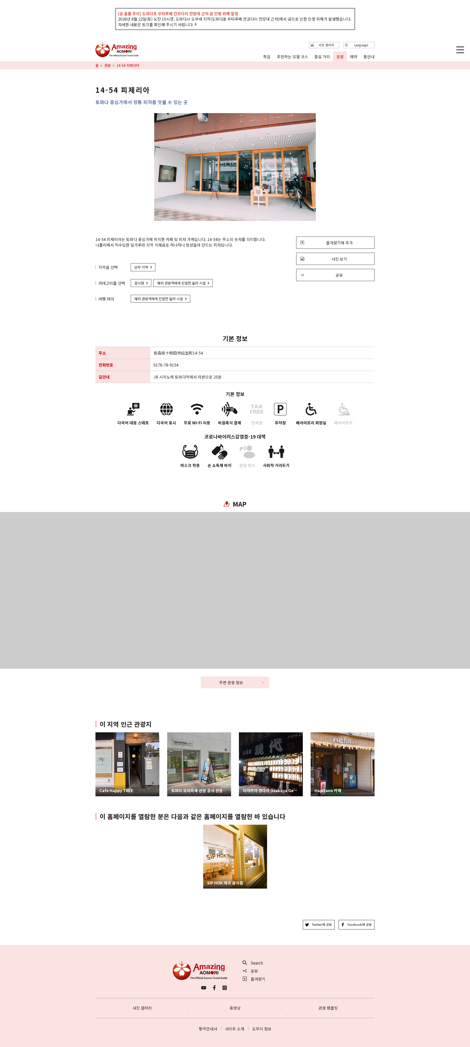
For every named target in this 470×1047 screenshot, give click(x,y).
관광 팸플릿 (328, 1008)
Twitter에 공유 (322, 924)
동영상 (235, 1008)
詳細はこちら (215, 827)
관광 (107, 65)
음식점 (139, 283)
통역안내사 (208, 1029)
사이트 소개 (234, 1029)
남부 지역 (141, 267)
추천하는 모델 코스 (292, 56)
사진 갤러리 (142, 1008)
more (100, 734)
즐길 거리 (322, 56)
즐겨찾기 (258, 979)
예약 (353, 56)
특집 (266, 56)
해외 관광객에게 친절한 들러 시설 (181, 283)
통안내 (369, 56)
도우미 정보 (261, 1029)
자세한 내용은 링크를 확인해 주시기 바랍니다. (156, 24)
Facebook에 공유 (360, 924)
